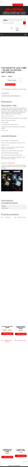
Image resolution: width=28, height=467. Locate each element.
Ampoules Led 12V (16, 89)
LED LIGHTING (14, 9)
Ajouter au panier (10, 84)
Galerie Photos (11, 163)
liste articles (23, 89)
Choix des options (7, 333)
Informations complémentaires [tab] (11, 96)
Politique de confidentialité (14, 465)
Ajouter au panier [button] (21, 334)
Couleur (3, 79)
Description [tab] (5, 93)
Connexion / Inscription (18, 4)
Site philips (3, 168)
